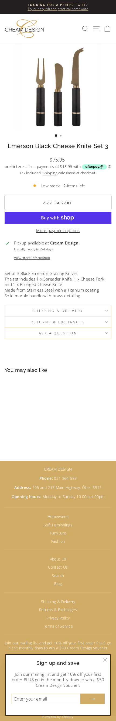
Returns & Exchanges (58, 322)
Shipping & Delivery (58, 311)
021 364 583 (65, 478)
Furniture (58, 533)
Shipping (50, 173)
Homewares (58, 516)
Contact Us (58, 567)
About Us (58, 559)
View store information (32, 258)
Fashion (58, 541)
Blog (58, 583)
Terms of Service (58, 626)
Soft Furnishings (58, 524)
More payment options (58, 230)
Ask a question (58, 333)
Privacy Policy (58, 618)
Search (58, 575)
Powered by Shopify (58, 716)
